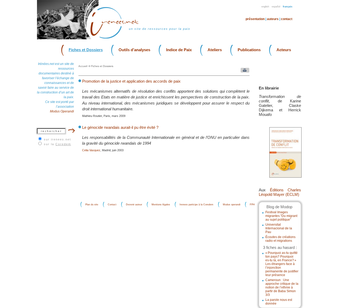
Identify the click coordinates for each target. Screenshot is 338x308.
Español (276, 6)
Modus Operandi (62, 111)
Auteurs (273, 19)
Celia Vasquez (91, 150)
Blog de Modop (279, 207)
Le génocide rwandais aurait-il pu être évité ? (120, 127)
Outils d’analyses (134, 50)
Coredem (63, 144)
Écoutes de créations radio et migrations (280, 239)
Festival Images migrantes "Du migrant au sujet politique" (281, 215)
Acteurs (283, 50)
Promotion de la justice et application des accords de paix (131, 81)
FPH (252, 204)
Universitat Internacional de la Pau (278, 228)
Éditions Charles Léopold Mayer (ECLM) (280, 192)
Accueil (82, 66)
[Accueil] (117, 38)
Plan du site (91, 204)
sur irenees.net (57, 139)
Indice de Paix (179, 50)
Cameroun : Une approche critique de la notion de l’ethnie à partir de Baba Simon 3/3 (281, 287)
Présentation (255, 19)
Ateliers (215, 50)
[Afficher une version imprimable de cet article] (244, 71)
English (265, 6)
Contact (286, 19)
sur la (57, 144)
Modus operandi (231, 204)
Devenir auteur (134, 204)
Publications (249, 50)
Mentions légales (161, 204)
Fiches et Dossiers (86, 50)
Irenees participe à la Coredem (196, 204)
